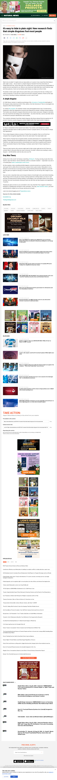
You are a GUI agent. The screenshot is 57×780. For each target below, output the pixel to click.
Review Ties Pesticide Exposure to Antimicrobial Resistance (17, 654)
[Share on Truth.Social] (20, 38)
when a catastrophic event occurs (20, 162)
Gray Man (24, 41)
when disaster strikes (42, 186)
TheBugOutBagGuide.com (9, 199)
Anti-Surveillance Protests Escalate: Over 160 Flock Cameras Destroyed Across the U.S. (23, 610)
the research (12, 108)
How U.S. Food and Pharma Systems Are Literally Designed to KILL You (19, 647)
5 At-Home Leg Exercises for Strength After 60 (14, 624)
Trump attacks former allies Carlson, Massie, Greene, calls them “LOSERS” (20, 602)
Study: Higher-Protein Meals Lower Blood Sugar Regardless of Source (19, 639)
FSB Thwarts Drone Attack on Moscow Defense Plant (15, 565)
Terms (38, 765)
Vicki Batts (13, 34)
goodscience (18, 41)
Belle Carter (27, 238)
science (48, 41)
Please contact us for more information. (11, 433)
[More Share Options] (26, 38)
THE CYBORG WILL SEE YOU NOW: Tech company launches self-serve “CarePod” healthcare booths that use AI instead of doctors (36, 276)
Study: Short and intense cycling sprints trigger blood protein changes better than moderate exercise (26, 643)
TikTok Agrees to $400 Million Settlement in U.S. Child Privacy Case (18, 588)
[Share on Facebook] (7, 38)
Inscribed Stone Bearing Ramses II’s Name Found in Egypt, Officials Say (19, 620)
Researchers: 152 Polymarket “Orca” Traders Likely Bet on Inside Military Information (22, 613)
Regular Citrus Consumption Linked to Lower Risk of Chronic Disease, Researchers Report (24, 650)
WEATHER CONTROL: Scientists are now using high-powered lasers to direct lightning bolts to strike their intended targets (36, 401)
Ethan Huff (27, 250)
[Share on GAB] (17, 38)
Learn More (6, 776)
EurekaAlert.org (7, 197)
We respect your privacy (28, 755)
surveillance (15, 42)
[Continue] (41, 752)
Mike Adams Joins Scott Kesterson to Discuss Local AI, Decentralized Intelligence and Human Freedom (33, 695)
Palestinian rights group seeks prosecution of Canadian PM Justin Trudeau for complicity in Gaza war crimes (35, 264)
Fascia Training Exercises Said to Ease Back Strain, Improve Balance (18, 636)
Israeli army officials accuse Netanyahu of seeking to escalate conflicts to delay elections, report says (26, 569)
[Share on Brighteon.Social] (4, 38)
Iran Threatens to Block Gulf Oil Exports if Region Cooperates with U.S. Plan (20, 595)
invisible (35, 41)
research (44, 41)
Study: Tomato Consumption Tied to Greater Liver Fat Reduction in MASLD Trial (21, 627)
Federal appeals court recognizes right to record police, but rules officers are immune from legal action (26, 581)
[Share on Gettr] (23, 38)
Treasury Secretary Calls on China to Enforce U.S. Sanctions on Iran (18, 599)
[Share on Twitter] (10, 38)
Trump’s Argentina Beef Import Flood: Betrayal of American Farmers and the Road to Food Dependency (27, 592)
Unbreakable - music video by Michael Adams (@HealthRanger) (35, 716)
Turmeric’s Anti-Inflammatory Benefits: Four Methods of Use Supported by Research (22, 617)
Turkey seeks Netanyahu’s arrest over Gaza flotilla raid (15, 585)
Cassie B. (26, 262)
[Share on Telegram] (13, 38)
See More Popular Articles (28, 657)
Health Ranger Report (8, 682)
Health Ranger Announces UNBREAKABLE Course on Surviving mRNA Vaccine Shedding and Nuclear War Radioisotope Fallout (35, 702)
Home (4, 25)
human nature (30, 41)
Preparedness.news (25, 191)
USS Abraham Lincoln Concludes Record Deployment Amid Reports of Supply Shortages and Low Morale (27, 573)
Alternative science (10, 25)
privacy (39, 41)
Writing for (32, 159)
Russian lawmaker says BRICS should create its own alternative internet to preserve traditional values (34, 300)
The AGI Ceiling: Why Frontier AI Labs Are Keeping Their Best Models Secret (21, 606)
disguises (13, 41)
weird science (21, 42)
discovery (8, 41)
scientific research (7, 42)
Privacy (34, 765)
